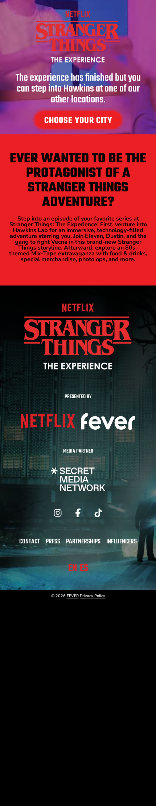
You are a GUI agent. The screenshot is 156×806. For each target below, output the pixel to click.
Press (53, 541)
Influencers (121, 541)
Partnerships (83, 541)
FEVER (73, 596)
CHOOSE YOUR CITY (78, 120)
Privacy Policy (92, 596)
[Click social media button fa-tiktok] (98, 515)
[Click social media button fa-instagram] (57, 515)
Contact (29, 541)
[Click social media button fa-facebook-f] (78, 515)
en (72, 568)
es (84, 568)
